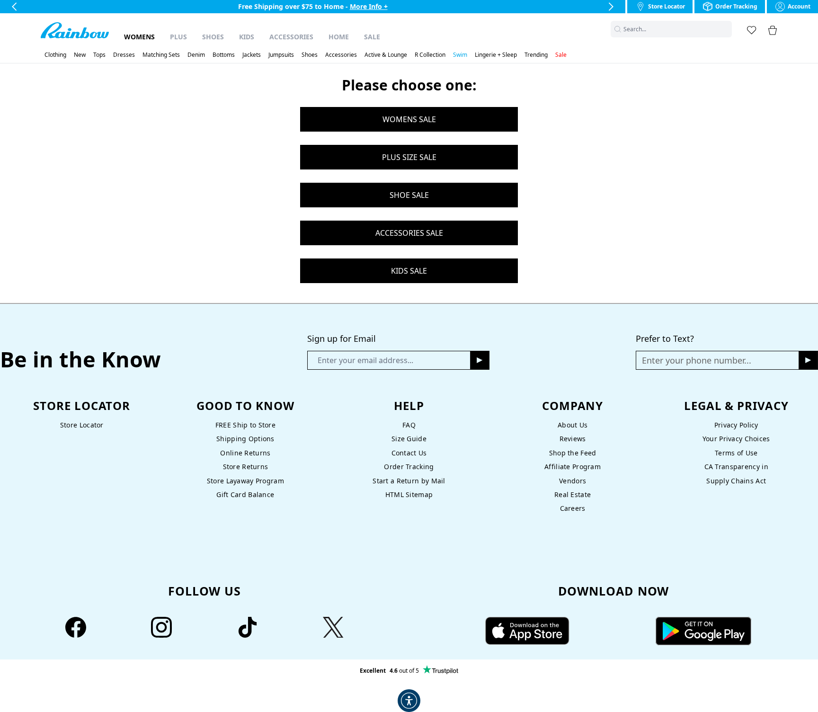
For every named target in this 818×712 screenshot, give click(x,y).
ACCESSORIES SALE (409, 233)
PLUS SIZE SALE (409, 157)
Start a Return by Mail (409, 480)
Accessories (291, 36)
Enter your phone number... (696, 360)
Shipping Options (245, 438)
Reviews (573, 438)
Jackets (251, 55)
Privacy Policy (736, 424)
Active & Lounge (386, 55)
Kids (246, 36)
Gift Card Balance (245, 494)
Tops (99, 55)
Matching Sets (161, 55)
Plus (178, 36)
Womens (139, 36)
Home (339, 36)
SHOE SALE (409, 195)
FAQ (409, 424)
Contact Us (409, 452)
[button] (726, 29)
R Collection (430, 55)
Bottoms (224, 55)
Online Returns (245, 452)
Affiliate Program (572, 466)
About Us (572, 424)
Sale (372, 36)
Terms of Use (736, 452)
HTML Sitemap (409, 494)
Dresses (124, 55)
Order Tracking (409, 466)
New (80, 55)
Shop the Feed (572, 452)
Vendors (572, 480)
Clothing (55, 55)
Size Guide (409, 438)
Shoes (213, 36)
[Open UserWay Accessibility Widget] (409, 700)
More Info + (369, 6)
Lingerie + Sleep (496, 55)
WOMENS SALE (409, 119)
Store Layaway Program (245, 480)
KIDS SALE (409, 271)
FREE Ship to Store (245, 424)
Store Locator (82, 424)
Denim (196, 55)
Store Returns (245, 466)
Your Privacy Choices (736, 438)
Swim (460, 55)
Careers (573, 508)
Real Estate (572, 494)
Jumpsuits (281, 55)
